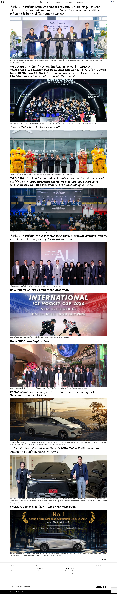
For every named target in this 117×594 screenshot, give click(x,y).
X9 (41, 2)
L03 (48, 2)
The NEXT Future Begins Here (29, 341)
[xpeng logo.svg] (6, 2)
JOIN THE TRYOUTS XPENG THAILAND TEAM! (40, 290)
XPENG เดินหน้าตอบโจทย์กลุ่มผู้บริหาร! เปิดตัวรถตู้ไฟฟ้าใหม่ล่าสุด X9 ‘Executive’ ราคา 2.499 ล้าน (52, 393)
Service (68, 2)
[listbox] (113, 2)
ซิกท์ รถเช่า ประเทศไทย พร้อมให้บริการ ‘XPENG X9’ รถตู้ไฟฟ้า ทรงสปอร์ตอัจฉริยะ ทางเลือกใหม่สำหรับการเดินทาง (55, 450)
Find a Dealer (80, 2)
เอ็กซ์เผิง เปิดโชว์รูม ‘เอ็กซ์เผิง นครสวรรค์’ (35, 127)
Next (104, 559)
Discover (58, 2)
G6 (34, 2)
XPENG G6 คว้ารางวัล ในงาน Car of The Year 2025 (43, 507)
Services (67, 566)
